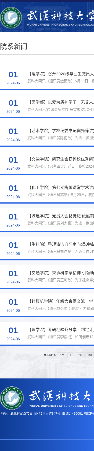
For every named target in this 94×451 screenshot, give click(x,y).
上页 (61, 355)
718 (90, 355)
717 (80, 355)
